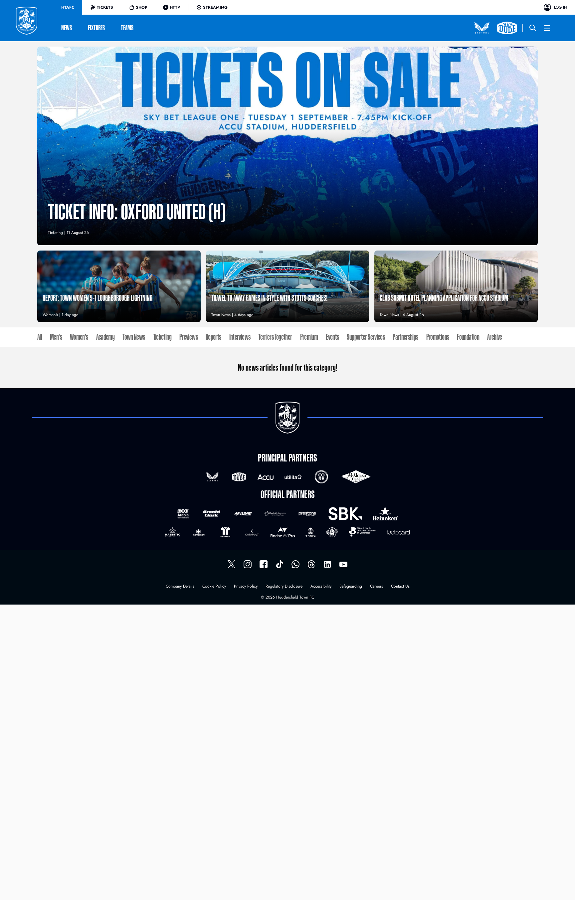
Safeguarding (350, 586)
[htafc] (264, 564)
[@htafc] (232, 564)
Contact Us (400, 586)
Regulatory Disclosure (284, 586)
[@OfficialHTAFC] (343, 564)
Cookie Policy (214, 586)
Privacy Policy (246, 586)
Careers (376, 586)
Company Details (180, 586)
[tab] (67, 7)
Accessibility (320, 586)
